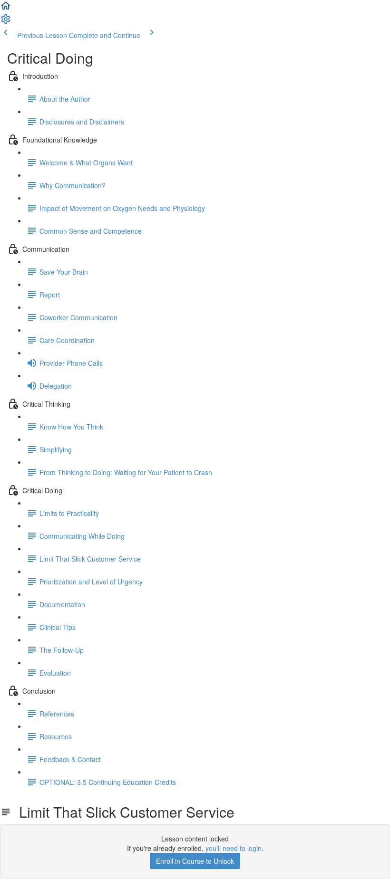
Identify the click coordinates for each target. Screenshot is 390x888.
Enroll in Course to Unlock (195, 861)
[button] (5, 8)
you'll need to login (233, 848)
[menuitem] (5, 22)
